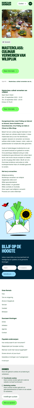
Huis (3, 294)
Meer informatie (9, 71)
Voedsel (4, 308)
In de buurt (5, 361)
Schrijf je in (7, 274)
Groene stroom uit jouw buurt (11, 353)
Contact (4, 333)
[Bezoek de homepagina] (6, 4)
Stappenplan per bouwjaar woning (12, 346)
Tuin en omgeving (7, 297)
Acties (4, 322)
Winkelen (5, 312)
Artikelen (4, 325)
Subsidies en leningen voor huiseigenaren (15, 357)
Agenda (4, 81)
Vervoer (4, 305)
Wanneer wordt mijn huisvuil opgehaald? (14, 350)
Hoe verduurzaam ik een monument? (13, 343)
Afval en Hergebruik (8, 301)
